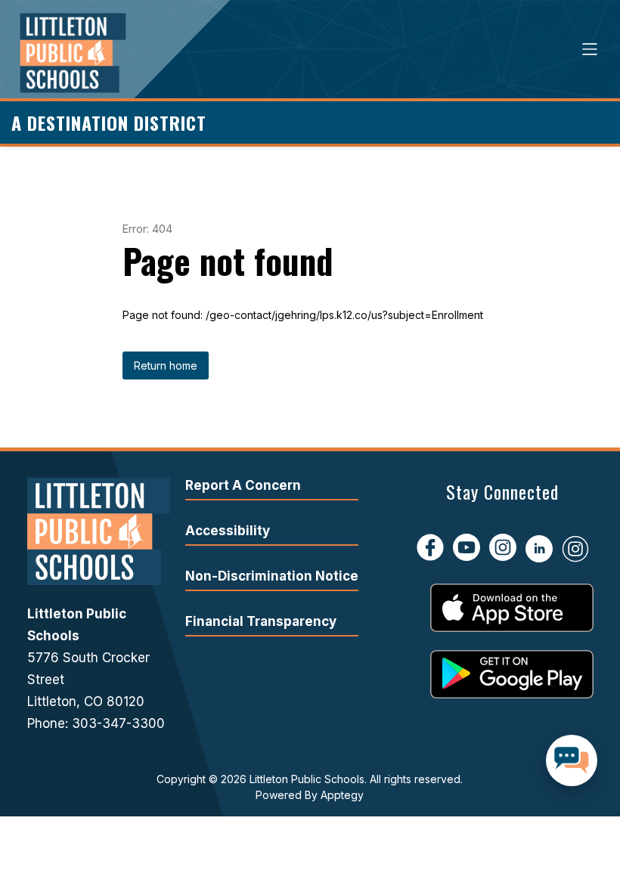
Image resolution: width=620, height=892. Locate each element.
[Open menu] (590, 49)
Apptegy (342, 794)
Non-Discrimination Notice (271, 576)
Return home (165, 365)
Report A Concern (243, 485)
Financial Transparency (260, 621)
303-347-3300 (118, 723)
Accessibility (227, 530)
